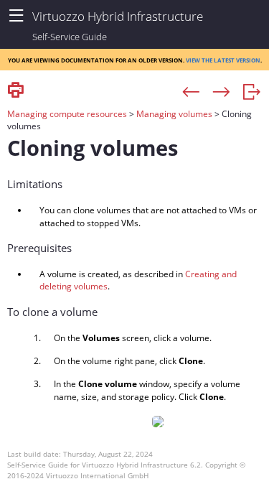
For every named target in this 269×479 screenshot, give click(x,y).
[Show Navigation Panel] (16, 16)
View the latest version (223, 59)
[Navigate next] (221, 92)
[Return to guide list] (251, 92)
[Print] (16, 91)
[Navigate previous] (191, 92)
